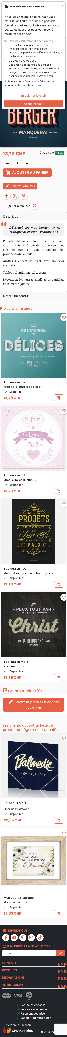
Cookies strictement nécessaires (31, 41)
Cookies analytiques (22, 60)
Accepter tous (33, 103)
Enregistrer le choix (33, 95)
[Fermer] (61, 6)
